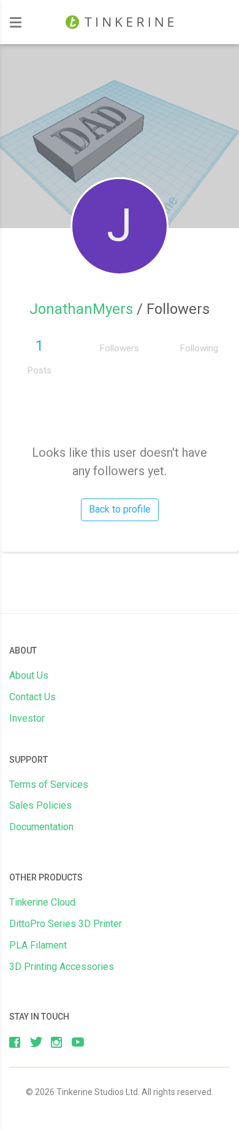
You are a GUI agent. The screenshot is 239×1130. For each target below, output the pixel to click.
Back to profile (120, 509)
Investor (27, 718)
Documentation (41, 827)
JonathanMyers (83, 309)
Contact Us (32, 697)
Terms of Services (48, 784)
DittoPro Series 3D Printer (65, 924)
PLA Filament (38, 945)
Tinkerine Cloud (42, 902)
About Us (28, 675)
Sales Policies (40, 805)
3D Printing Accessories (61, 966)
